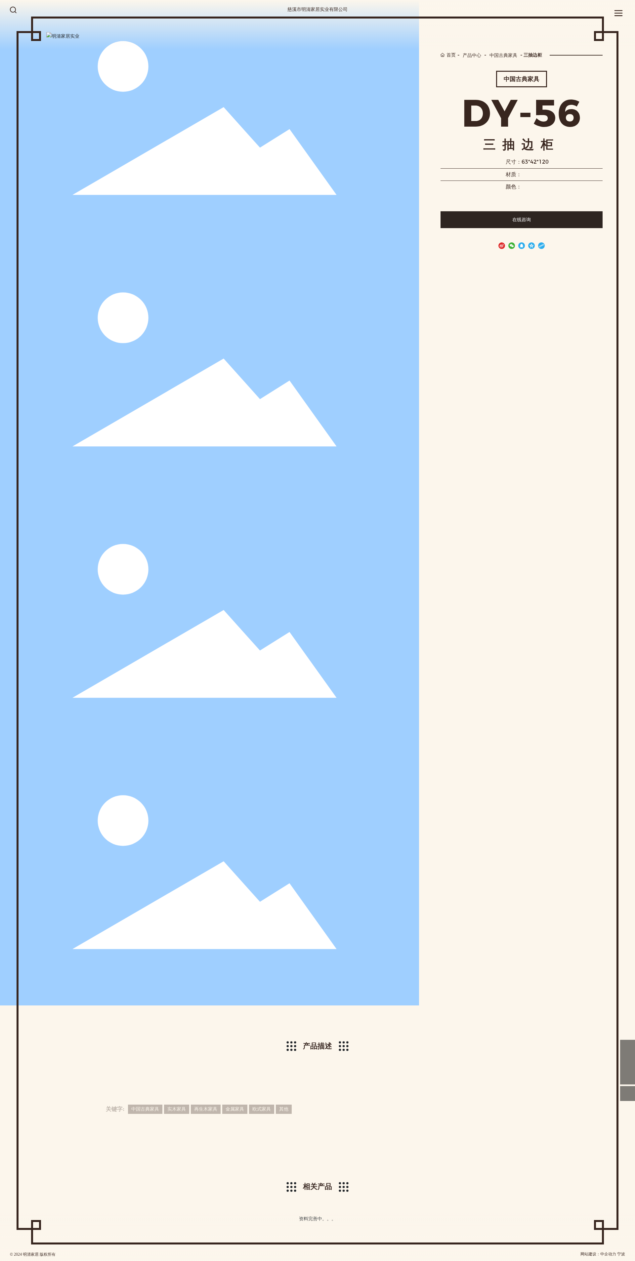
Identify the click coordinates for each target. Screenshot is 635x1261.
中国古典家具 (503, 55)
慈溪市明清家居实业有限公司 (317, 9)
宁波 (621, 1254)
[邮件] (627, 1047)
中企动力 (608, 1254)
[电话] (627, 1062)
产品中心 (472, 55)
